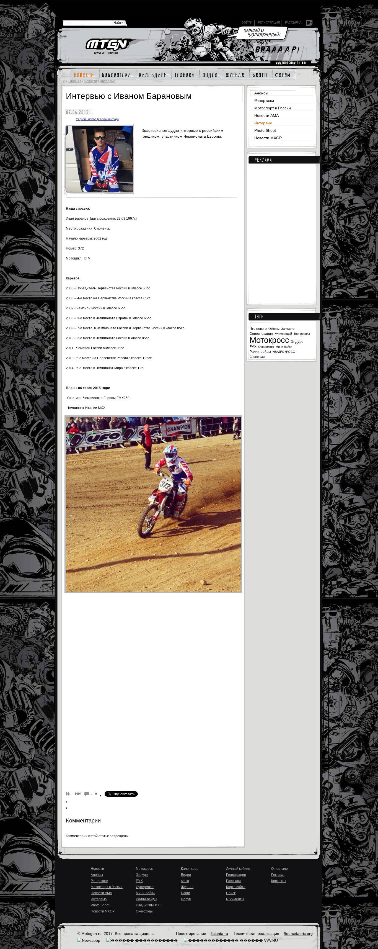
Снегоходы (257, 356)
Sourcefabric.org (298, 933)
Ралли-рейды (260, 352)
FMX (253, 346)
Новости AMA (266, 115)
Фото (185, 881)
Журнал (187, 887)
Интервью (107, 81)
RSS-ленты (235, 899)
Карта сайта (235, 887)
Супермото (266, 346)
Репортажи (264, 100)
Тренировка (302, 333)
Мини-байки (284, 346)
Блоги (185, 893)
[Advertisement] (283, 229)
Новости (90, 81)
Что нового (258, 328)
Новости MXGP (268, 138)
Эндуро (297, 342)
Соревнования (261, 333)
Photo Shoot (265, 130)
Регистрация (269, 22)
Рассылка (293, 22)
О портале (279, 869)
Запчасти (287, 328)
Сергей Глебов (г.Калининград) (97, 119)
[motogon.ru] (110, 47)
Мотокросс (269, 340)
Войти (247, 22)
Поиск (230, 893)
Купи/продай (283, 333)
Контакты (278, 881)
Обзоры (273, 328)
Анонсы (261, 93)
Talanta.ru (219, 933)
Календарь (189, 869)
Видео (186, 875)
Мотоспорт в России (272, 108)
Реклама (263, 160)
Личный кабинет (239, 869)
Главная (74, 81)
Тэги (258, 316)
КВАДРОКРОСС (284, 351)
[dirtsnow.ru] (291, 63)
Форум (186, 899)
